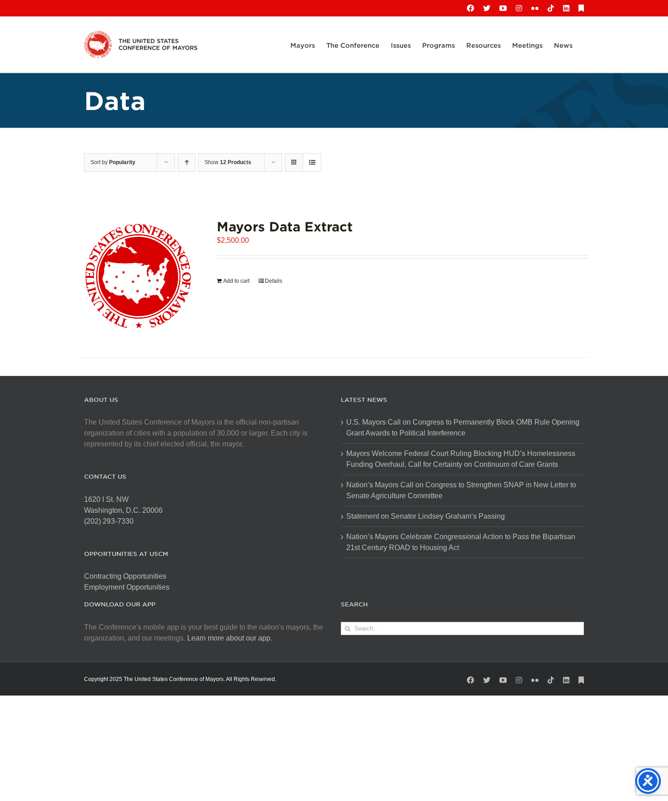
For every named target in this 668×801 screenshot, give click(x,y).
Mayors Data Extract (285, 226)
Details (273, 281)
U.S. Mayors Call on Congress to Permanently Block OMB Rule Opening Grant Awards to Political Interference (462, 427)
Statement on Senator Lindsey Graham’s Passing (425, 516)
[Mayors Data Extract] (138, 276)
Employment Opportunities (126, 587)
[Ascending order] (186, 162)
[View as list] (312, 162)
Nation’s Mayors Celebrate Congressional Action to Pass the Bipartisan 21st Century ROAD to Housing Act (460, 542)
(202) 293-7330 (109, 521)
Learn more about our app (228, 638)
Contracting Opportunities (125, 576)
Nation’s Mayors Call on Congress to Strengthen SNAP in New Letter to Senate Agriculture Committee (461, 490)
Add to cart (236, 281)
